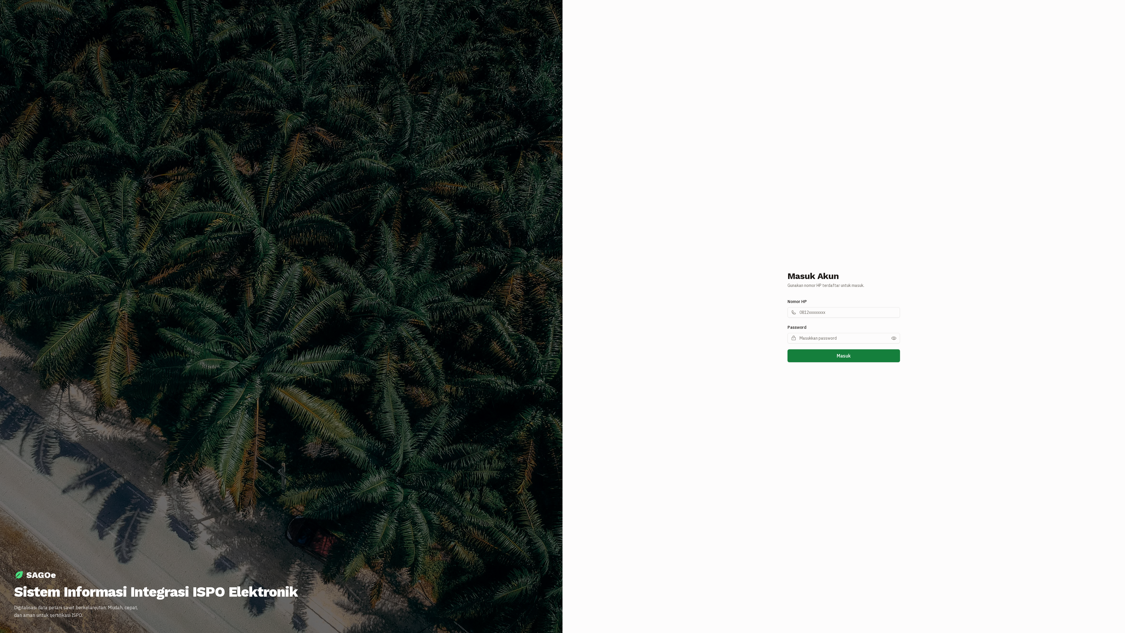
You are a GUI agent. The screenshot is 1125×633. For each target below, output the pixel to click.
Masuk (844, 356)
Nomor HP (797, 301)
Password (797, 327)
